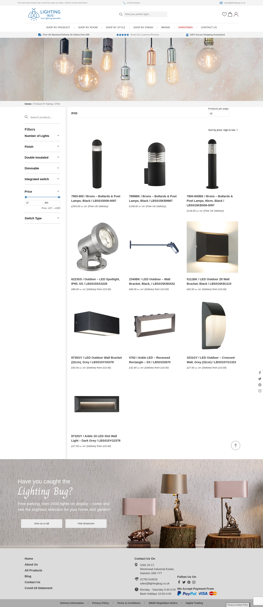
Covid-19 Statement (38, 588)
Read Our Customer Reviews (145, 35)
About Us (31, 564)
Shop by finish (143, 27)
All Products (33, 570)
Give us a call (41, 523)
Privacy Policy (100, 603)
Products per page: (218, 108)
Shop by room (88, 27)
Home (28, 104)
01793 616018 (133, 3)
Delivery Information (72, 603)
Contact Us (209, 27)
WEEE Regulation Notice (163, 603)
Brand (165, 27)
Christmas (185, 27)
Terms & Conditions (128, 603)
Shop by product (58, 27)
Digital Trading (194, 603)
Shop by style (115, 27)
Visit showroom (86, 523)
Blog (28, 576)
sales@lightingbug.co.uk (234, 3)
